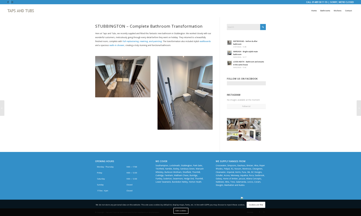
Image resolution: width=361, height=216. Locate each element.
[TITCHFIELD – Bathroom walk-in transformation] (359, 108)
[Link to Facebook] (8, 2)
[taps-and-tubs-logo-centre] (20, 10)
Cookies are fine (256, 205)
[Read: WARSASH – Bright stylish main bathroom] (229, 52)
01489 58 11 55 (320, 2)
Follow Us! (246, 106)
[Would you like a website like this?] (253, 198)
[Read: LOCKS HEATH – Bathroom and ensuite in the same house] (229, 63)
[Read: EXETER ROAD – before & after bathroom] (229, 42)
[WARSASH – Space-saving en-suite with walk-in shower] (2, 108)
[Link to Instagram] (12, 2)
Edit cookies (181, 211)
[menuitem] (314, 10)
